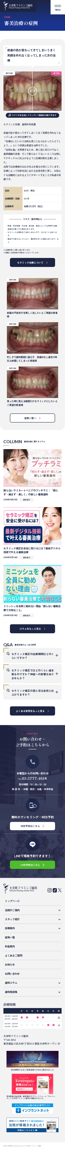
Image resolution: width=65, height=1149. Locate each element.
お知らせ (10, 964)
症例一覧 (10, 937)
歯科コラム (11, 982)
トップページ (12, 901)
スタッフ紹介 (12, 919)
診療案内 (10, 928)
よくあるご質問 (13, 955)
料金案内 (10, 946)
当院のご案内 (12, 910)
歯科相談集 (11, 992)
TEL (32, 778)
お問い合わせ (12, 973)
